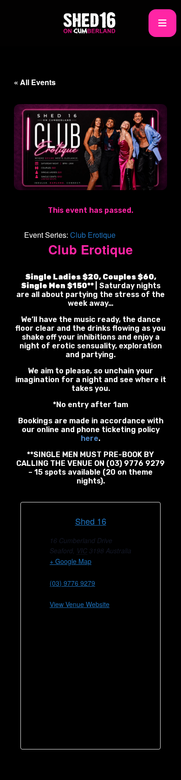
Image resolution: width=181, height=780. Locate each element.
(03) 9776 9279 (72, 583)
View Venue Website (80, 604)
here (89, 438)
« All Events (35, 82)
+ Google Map (70, 561)
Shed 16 (90, 521)
